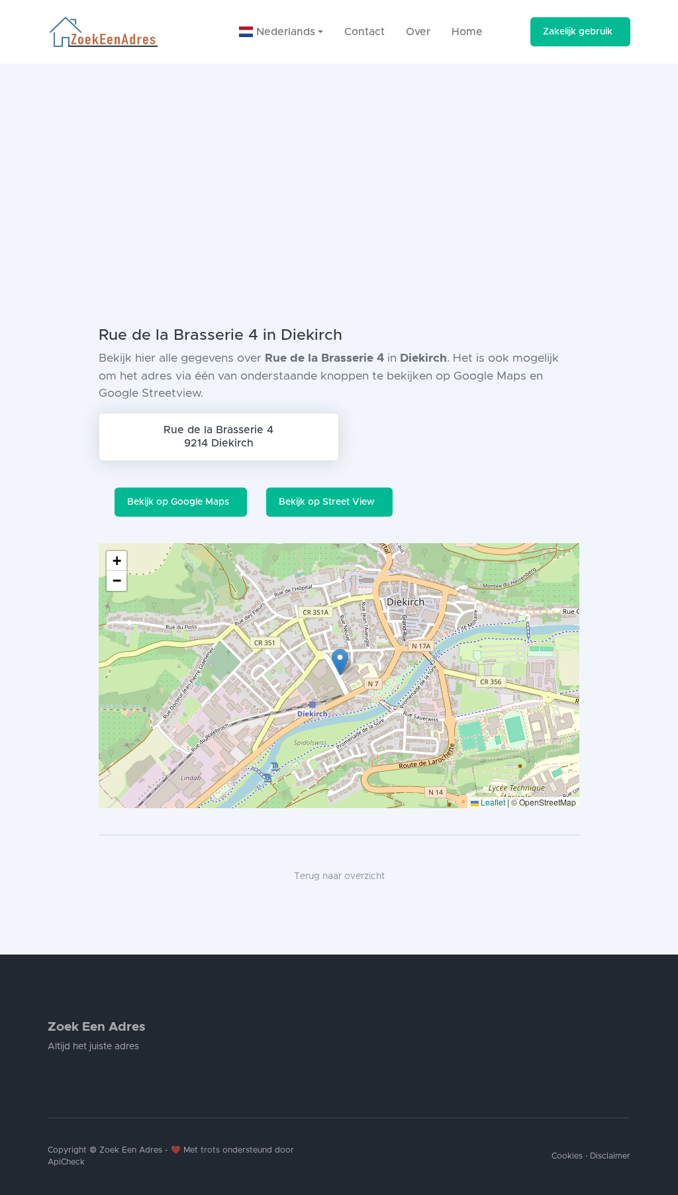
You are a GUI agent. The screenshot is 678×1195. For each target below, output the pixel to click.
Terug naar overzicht (339, 876)
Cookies (567, 1156)
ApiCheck (66, 1162)
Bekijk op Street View (327, 502)
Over (418, 31)
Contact (364, 31)
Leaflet (492, 801)
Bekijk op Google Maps (178, 502)
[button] (340, 662)
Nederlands (284, 31)
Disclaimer (610, 1156)
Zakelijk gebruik (577, 31)
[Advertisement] (339, 163)
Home (467, 31)
